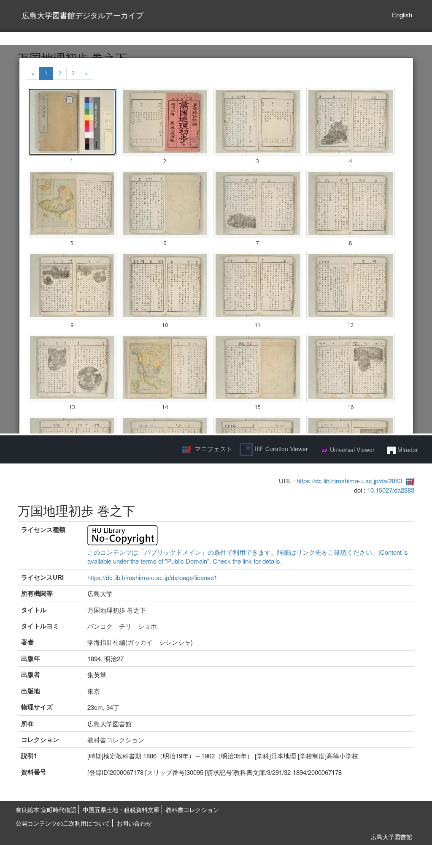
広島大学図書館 (391, 836)
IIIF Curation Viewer (280, 448)
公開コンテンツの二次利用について (63, 823)
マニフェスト (213, 448)
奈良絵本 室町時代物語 (46, 809)
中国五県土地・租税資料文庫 (121, 809)
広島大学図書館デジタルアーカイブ (82, 14)
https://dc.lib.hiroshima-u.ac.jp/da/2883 (349, 480)
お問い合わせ (134, 823)
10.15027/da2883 (390, 489)
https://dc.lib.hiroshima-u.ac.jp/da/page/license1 (152, 577)
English (402, 14)
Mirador (407, 449)
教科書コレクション (192, 809)
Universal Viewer (351, 449)
